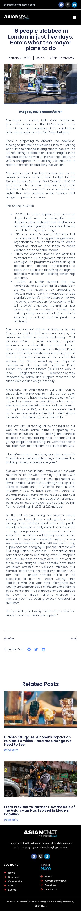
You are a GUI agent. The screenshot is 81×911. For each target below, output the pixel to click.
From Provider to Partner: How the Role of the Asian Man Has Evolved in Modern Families (39, 810)
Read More (11, 750)
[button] (74, 17)
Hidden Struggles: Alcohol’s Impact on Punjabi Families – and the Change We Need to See (37, 741)
